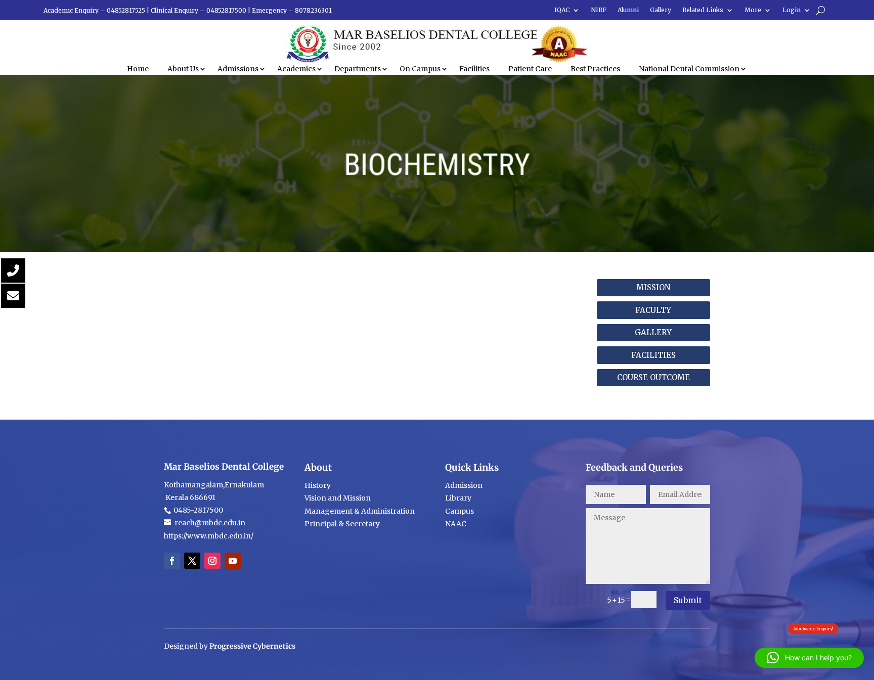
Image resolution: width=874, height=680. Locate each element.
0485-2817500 (197, 510)
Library (458, 498)
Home (138, 68)
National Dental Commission (689, 68)
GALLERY (653, 332)
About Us (183, 68)
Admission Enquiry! (813, 628)
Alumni (628, 10)
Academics (296, 68)
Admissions (237, 68)
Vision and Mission (337, 498)
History (317, 485)
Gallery (660, 10)
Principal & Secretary (342, 523)
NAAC (455, 523)
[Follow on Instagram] (212, 561)
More (753, 10)
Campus (459, 511)
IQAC (562, 10)
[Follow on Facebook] (172, 561)
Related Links (702, 10)
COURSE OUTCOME (653, 377)
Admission (464, 485)
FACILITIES (653, 355)
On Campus (420, 68)
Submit (688, 600)
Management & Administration (359, 511)
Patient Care (530, 68)
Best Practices (595, 68)
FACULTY (653, 310)
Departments (357, 68)
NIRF (598, 10)
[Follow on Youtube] (233, 561)
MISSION (653, 287)
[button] (809, 658)
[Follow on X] (192, 561)
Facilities (474, 68)
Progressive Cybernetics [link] (252, 646)
